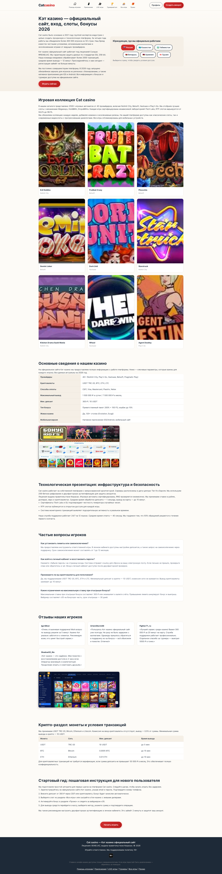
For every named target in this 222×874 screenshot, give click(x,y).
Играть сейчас (49, 84)
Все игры (124, 5)
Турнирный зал (112, 5)
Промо (133, 5)
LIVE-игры (99, 5)
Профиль (156, 5)
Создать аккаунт (173, 5)
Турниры (123, 869)
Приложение (88, 5)
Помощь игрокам (75, 5)
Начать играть (111, 825)
